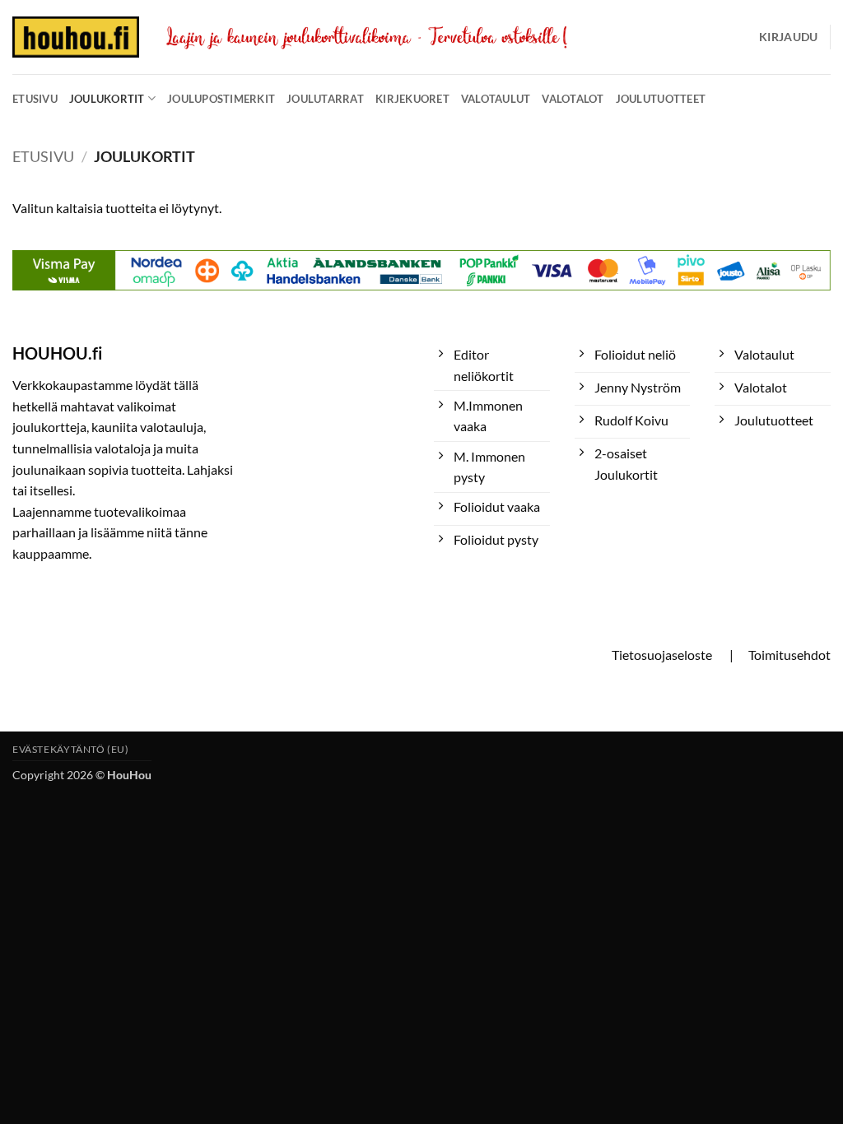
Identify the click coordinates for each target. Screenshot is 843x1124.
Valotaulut (496, 98)
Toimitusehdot (789, 654)
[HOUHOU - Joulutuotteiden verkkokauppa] (75, 37)
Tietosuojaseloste (662, 654)
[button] (788, 37)
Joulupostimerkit (221, 98)
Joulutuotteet (661, 98)
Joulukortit (107, 98)
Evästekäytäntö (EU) (70, 749)
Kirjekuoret (412, 98)
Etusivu (35, 98)
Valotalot (572, 98)
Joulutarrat (325, 98)
